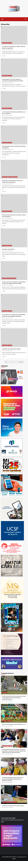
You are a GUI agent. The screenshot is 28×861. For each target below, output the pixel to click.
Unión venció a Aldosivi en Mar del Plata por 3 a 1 (14, 724)
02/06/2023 (11, 317)
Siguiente (21, 362)
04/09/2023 (11, 149)
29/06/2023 (11, 251)
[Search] (25, 19)
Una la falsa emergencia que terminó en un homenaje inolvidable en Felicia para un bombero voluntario (12, 779)
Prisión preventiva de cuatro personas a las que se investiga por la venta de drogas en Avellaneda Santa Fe (14, 698)
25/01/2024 (11, 82)
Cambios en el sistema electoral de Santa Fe (13, 805)
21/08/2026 (11, 700)
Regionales (10, 176)
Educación (4, 745)
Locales (3, 278)
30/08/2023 (11, 183)
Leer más (4, 55)
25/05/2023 (11, 350)
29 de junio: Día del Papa (8, 249)
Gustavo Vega (5, 49)
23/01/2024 (11, 115)
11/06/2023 (11, 285)
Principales (4, 42)
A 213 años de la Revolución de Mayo (11, 349)
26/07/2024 (11, 49)
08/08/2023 (11, 218)
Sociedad (10, 42)
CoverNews (20, 856)
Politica (3, 802)
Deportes (4, 720)
